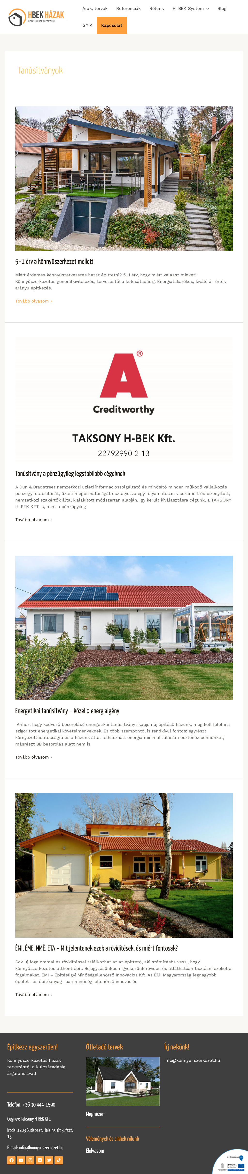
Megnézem (96, 1114)
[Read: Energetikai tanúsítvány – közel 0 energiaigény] (124, 627)
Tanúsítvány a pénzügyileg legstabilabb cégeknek (70, 474)
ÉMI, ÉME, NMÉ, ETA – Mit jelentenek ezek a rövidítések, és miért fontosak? (96, 948)
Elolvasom (95, 1151)
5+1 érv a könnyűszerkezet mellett (54, 261)
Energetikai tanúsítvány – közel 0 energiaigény (67, 711)
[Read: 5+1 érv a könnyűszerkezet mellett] (124, 178)
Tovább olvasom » (34, 300)
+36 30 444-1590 (39, 1105)
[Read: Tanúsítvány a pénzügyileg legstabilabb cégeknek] (124, 399)
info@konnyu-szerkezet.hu (41, 1147)
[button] (190, 8)
